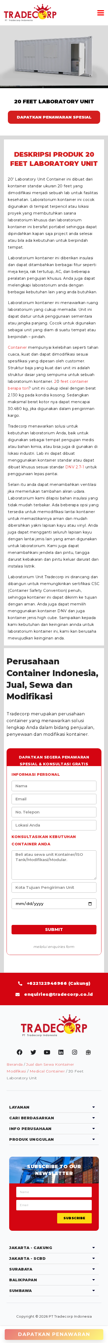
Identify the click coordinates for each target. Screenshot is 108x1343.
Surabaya (20, 1269)
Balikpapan (23, 1280)
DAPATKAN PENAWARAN (54, 1334)
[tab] (54, 1107)
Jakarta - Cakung (30, 1247)
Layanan (19, 1107)
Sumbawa (20, 1290)
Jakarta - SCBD (27, 1258)
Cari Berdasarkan (31, 1118)
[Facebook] (19, 1052)
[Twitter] (33, 1052)
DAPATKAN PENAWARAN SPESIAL (54, 117)
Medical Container (47, 1071)
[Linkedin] (61, 1052)
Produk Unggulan (31, 1139)
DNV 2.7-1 (74, 467)
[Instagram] (74, 1052)
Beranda (15, 1064)
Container (17, 347)
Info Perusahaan (30, 1128)
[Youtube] (47, 1052)
